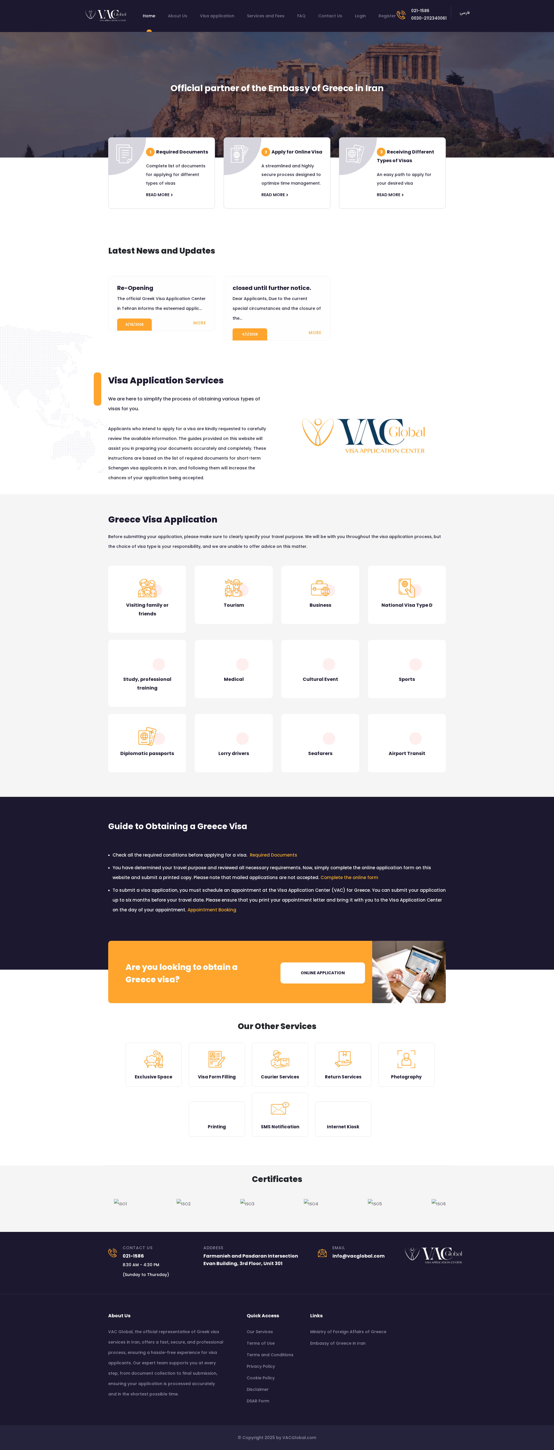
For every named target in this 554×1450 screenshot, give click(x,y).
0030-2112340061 (429, 18)
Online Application (323, 973)
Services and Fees (266, 16)
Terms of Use (261, 1343)
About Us (177, 16)
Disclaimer (258, 1389)
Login (360, 16)
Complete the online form (349, 877)
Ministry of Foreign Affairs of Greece (348, 1332)
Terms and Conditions (270, 1355)
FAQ (301, 16)
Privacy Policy (261, 1366)
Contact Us (330, 16)
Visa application (217, 16)
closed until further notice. (272, 288)
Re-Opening (135, 288)
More (199, 323)
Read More (157, 195)
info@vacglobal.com (358, 1256)
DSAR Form (258, 1401)
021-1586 (420, 11)
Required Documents (179, 152)
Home (149, 16)
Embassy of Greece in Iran (338, 1343)
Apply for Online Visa (293, 152)
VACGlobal (294, 1437)
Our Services (260, 1332)
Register (387, 16)
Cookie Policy (261, 1378)
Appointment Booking (212, 910)
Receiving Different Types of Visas (405, 156)
